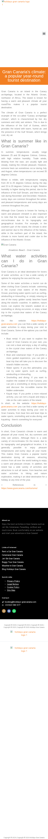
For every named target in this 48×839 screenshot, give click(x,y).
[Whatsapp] (14, 611)
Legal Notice (13, 584)
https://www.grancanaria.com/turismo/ (19, 488)
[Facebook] (9, 611)
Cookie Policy (13, 587)
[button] (44, 33)
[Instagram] (4, 611)
